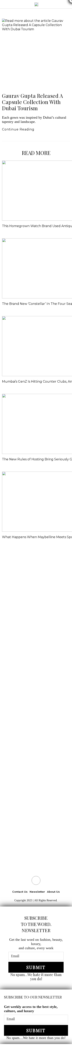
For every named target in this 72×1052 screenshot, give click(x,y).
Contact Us (20, 891)
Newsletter (37, 891)
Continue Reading (20, 129)
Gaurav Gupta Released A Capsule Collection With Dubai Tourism (32, 102)
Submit (35, 967)
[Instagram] (36, 880)
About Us (53, 891)
